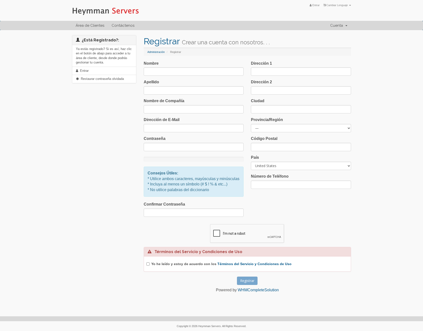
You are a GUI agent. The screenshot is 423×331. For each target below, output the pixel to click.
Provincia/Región (267, 120)
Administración (156, 51)
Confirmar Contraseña (164, 204)
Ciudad (257, 101)
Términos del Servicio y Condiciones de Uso (254, 264)
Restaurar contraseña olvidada (101, 79)
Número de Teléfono (270, 176)
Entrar (316, 5)
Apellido (151, 82)
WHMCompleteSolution (258, 290)
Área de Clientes (90, 25)
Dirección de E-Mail (161, 120)
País (255, 157)
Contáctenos (123, 25)
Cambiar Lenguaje (337, 5)
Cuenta (337, 25)
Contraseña (154, 138)
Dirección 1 (261, 63)
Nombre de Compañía (164, 101)
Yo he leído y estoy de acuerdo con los (221, 264)
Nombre (151, 63)
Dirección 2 (261, 82)
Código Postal (264, 138)
